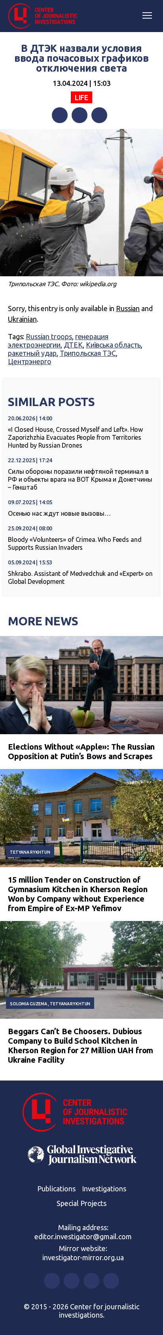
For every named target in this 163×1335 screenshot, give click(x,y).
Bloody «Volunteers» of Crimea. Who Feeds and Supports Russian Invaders (74, 543)
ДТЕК (73, 345)
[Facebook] (60, 115)
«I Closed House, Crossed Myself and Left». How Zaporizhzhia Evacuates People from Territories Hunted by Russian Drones (75, 437)
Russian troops (49, 336)
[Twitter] (79, 115)
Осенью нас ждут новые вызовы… (59, 513)
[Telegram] (99, 115)
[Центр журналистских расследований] (45, 16)
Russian (128, 308)
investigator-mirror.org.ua (83, 1257)
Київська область (113, 345)
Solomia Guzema (28, 1003)
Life (81, 97)
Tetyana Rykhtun (30, 852)
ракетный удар (32, 353)
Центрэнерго (29, 361)
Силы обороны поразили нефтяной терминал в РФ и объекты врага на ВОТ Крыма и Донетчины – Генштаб (80, 479)
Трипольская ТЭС (88, 353)
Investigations (104, 1189)
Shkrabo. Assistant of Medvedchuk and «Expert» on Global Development (80, 577)
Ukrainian (22, 319)
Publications (56, 1189)
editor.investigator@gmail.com (83, 1236)
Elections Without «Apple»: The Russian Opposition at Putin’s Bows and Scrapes (81, 751)
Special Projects (81, 1203)
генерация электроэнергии (58, 340)
